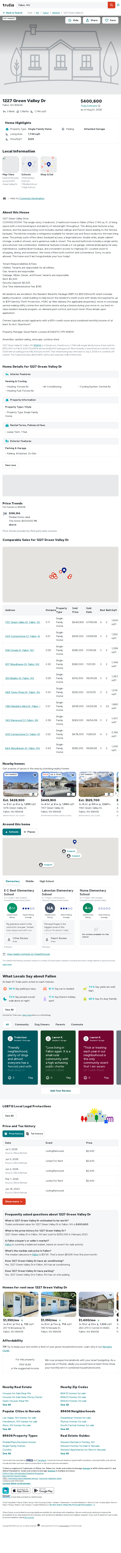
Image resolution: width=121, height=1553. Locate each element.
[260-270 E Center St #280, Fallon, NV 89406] (96, 1304)
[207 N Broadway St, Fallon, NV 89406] (20, 1304)
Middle (30, 881)
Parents (60, 1024)
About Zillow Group (25, 1502)
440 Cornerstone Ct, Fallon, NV (23, 636)
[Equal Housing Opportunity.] (38, 1526)
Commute (77, 1024)
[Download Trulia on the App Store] (20, 1490)
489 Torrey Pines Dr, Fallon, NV (22, 692)
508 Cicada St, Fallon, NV (19, 650)
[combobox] (65, 5)
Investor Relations (78, 1502)
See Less (12, 465)
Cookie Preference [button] (40, 1505)
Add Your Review (60, 1090)
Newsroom (65, 1502)
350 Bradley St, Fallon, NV (19, 678)
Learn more (7, 964)
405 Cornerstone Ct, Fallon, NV (23, 734)
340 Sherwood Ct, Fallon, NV (21, 720)
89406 (56, 12)
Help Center (64, 1526)
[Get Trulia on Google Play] (43, 1490)
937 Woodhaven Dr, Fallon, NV (22, 664)
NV (37, 12)
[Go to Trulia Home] (9, 5)
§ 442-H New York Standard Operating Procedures (23, 1473)
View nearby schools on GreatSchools (28, 954)
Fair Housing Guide (43, 1502)
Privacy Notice (14, 1505)
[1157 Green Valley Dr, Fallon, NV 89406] (58, 784)
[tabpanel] (60, 1172)
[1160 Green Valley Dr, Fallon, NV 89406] (96, 784)
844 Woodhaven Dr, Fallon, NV (22, 748)
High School (47, 881)
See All (10, 1009)
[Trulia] (6, 1490)
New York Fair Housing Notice (14, 1476)
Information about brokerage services (23, 1478)
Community (22, 1024)
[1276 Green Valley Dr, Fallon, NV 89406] (20, 784)
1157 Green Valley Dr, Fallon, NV (23, 622)
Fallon (46, 12)
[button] (111, 5)
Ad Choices (26, 1505)
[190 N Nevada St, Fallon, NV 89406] (58, 1304)
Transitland (41, 1460)
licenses (86, 1468)
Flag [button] (30, 1077)
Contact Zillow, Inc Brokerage (16, 1483)
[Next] (115, 793)
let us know (29, 1517)
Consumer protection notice (50, 1478)
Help (4, 1505)
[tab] (12, 832)
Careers (56, 1502)
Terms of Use (93, 1502)
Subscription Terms (108, 1502)
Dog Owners (42, 1024)
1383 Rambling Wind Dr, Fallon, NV (24, 706)
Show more (12, 1201)
